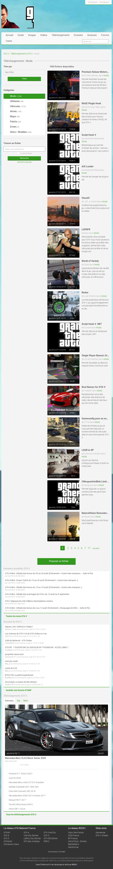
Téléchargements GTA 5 (21, 53)
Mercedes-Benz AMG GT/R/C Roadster (26, 782)
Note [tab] (25, 700)
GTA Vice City (50, 832)
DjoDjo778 (9, 685)
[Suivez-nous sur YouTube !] (103, 7)
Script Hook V (89, 135)
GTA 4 (26, 832)
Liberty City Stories (32, 838)
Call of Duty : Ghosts (77, 841)
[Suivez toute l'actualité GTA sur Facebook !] (87, 7)
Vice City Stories (31, 835)
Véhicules (17, 106)
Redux (85, 292)
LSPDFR (86, 229)
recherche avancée (24, 162)
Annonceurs (53, 852)
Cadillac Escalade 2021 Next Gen (24, 787)
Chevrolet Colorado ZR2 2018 (22, 791)
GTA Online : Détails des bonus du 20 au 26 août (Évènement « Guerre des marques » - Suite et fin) (49, 573)
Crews (9, 41)
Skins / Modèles (20, 132)
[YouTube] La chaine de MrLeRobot (21, 682)
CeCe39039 (9, 643)
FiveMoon (9, 650)
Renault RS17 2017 (17, 800)
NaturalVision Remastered (95, 513)
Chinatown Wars (11, 844)
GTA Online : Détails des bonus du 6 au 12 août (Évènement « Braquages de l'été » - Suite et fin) (47, 608)
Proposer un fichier (58, 561)
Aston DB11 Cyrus (17, 809)
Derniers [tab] (9, 700)
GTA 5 (6, 838)
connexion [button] (104, 2)
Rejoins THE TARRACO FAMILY (19, 627)
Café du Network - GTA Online (18, 640)
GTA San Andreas (32, 841)
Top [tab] (18, 700)
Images (32, 35)
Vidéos (43, 35)
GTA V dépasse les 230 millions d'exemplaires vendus (29, 601)
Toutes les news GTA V (16, 616)
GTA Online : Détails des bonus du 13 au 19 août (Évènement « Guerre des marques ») (43, 587)
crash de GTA (11, 668)
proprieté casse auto (14, 654)
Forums (105, 35)
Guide (21, 35)
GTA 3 (46, 835)
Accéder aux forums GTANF (18, 690)
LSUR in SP (88, 450)
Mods (106, 75)
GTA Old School (51, 838)
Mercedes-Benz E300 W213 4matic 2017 (27, 795)
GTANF (7, 832)
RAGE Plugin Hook (91, 103)
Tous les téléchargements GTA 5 (21, 814)
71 (89, 548)
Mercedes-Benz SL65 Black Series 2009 (25, 758)
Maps (14, 116)
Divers (14, 126)
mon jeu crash (11, 661)
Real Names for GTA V (93, 387)
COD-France (73, 835)
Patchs (15, 121)
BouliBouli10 (10, 678)
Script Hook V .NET (92, 324)
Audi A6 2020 (15, 778)
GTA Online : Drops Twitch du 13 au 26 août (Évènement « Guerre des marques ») (41, 580)
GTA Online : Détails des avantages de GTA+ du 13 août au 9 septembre (37, 594)
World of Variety (90, 261)
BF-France (73, 838)
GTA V (6, 53)
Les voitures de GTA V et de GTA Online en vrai (25, 633)
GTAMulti (8, 841)
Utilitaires (16, 101)
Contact (62, 852)
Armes (15, 111)
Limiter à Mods (26, 153)
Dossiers (78, 35)
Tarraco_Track (10, 629)
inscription (93, 2)
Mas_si (7, 664)
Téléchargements (60, 35)
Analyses (92, 35)
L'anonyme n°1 (10, 657)
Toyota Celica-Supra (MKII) (21, 804)
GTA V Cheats (102, 835)
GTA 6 (6, 835)
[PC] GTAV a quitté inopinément (19, 675)
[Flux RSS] (108, 7)
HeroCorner (73, 847)
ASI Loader (88, 166)
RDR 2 (46, 841)
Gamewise (100, 832)
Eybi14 (7, 636)
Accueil (9, 35)
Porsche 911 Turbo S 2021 (21, 773)
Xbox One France (76, 832)
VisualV (86, 198)
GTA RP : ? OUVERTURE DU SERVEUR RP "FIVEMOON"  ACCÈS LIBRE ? (36, 647)
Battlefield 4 (73, 844)
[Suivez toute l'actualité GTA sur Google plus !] (97, 7)
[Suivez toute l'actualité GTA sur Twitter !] (92, 7)
